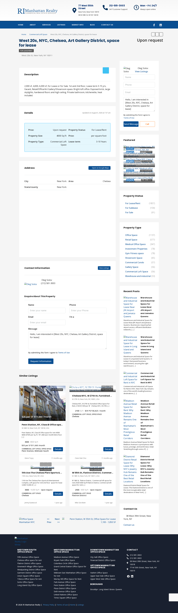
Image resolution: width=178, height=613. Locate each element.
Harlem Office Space (99, 572)
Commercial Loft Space (38, 34)
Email (30, 316)
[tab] (106, 70)
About (33, 25)
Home (20, 25)
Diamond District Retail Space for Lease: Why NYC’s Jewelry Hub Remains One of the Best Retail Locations (147, 469)
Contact (132, 549)
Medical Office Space (135, 244)
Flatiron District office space (29, 563)
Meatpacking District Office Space (31, 569)
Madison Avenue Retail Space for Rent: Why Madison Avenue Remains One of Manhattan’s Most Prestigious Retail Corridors (147, 420)
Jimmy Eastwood (31, 503)
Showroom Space (133, 257)
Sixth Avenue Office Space (65, 591)
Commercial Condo (134, 262)
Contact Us (107, 25)
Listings (61, 25)
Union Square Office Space (28, 576)
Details (58, 449)
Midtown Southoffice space (26, 550)
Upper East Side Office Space (102, 576)
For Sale (129, 212)
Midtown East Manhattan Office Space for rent (70, 574)
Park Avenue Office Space (65, 582)
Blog (92, 25)
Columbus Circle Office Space (66, 563)
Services (46, 25)
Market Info (78, 25)
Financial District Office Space (102, 560)
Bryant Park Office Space (64, 560)
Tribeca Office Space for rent (29, 579)
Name (31, 304)
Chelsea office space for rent (29, 560)
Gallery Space (131, 267)
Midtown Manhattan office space (66, 550)
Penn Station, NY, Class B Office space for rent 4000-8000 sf (55, 424)
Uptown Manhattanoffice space (102, 566)
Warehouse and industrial (138, 276)
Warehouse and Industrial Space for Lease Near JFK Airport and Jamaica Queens (147, 307)
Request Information (40, 361)
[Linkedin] (160, 25)
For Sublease (131, 207)
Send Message (131, 124)
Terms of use (62, 604)
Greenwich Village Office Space (30, 566)
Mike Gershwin (80, 503)
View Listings (104, 268)
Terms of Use (64, 352)
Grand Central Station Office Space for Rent (70, 568)
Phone (72, 304)
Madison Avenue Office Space (66, 557)
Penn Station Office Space (65, 585)
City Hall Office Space (99, 557)
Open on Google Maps (100, 168)
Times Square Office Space (65, 597)
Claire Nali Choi (80, 458)
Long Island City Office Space (29, 585)
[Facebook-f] (154, 25)
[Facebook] (128, 576)
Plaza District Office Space (65, 588)
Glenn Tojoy (29, 458)
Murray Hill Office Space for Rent (67, 579)
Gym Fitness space (134, 253)
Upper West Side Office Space (102, 579)
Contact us (129, 524)
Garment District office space (29, 572)
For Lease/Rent (26, 51)
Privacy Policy (48, 604)
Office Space (131, 235)
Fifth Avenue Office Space (28, 557)
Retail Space (131, 239)
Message (32, 328)
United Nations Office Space (66, 594)
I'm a (71, 316)
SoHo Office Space (25, 582)
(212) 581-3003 (48, 283)
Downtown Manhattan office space (104, 550)
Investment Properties (136, 248)
